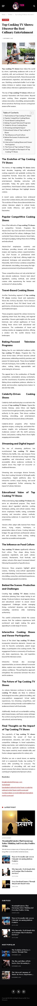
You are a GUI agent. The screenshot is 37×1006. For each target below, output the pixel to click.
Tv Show (5, 20)
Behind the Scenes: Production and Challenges (16, 138)
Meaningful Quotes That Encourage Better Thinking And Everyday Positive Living (18, 843)
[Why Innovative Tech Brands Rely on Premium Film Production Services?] (6, 872)
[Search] (34, 6)
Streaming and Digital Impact (15, 128)
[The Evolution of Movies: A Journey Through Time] (6, 953)
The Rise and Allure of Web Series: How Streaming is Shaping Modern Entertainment (23, 963)
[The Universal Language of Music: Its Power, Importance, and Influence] (6, 975)
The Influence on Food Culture (15, 135)
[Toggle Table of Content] (31, 113)
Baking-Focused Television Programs (17, 123)
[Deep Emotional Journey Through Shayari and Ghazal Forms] (6, 884)
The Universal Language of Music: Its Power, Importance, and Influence (22, 974)
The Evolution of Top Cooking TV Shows (17, 116)
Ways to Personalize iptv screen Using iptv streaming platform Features (23, 859)
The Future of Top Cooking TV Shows (17, 147)
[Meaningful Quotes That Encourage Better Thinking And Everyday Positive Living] (18, 822)
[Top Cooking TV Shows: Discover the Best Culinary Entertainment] (18, 53)
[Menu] (3, 6)
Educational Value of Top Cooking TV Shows (17, 131)
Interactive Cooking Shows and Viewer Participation (18, 143)
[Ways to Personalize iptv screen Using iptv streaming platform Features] (6, 859)
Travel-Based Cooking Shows (15, 120)
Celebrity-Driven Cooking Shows (16, 125)
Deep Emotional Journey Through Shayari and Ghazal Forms (23, 882)
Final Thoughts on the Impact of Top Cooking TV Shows (17, 151)
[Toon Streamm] (18, 6)
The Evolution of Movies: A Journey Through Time (21, 951)
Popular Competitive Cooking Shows (17, 118)
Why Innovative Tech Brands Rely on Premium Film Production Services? (23, 871)
